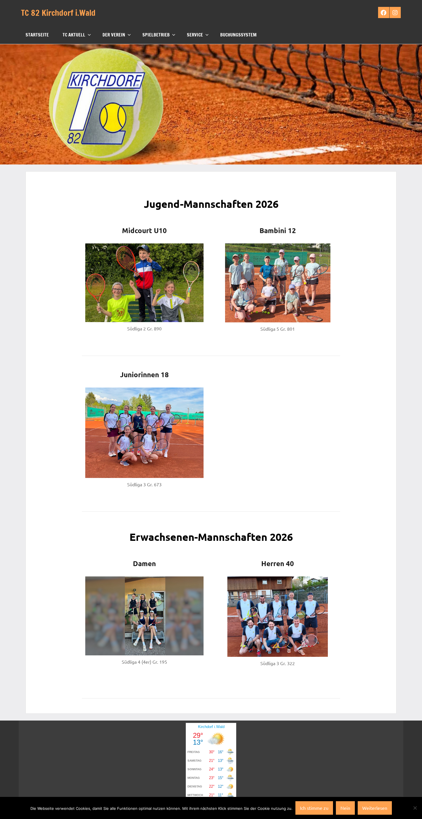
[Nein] (415, 808)
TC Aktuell (74, 35)
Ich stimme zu (314, 808)
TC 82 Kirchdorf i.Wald (58, 12)
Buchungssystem (238, 35)
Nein (345, 808)
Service (195, 35)
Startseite (37, 35)
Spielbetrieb (156, 35)
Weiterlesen (374, 808)
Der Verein (113, 35)
